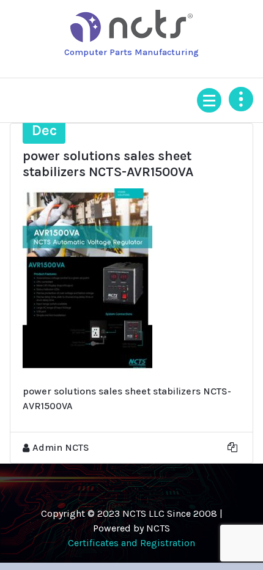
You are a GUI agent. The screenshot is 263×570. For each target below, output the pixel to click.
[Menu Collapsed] (209, 100)
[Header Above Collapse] (241, 99)
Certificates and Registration (131, 543)
